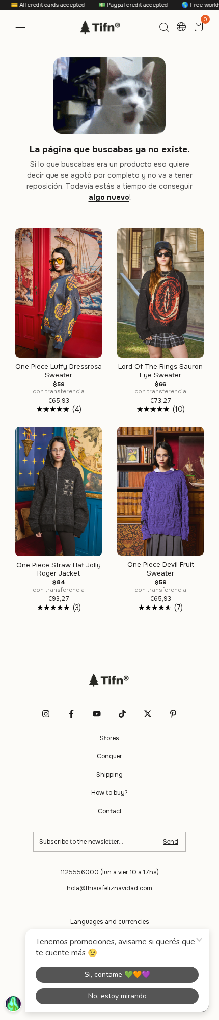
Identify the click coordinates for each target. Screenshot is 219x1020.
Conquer (109, 756)
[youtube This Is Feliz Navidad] (97, 714)
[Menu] (22, 28)
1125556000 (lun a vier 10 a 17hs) (110, 872)
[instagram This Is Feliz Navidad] (46, 714)
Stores (109, 738)
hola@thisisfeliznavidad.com (109, 888)
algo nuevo (109, 197)
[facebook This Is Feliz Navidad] (71, 714)
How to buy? (109, 793)
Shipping (109, 775)
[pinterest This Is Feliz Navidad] (173, 714)
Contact (110, 811)
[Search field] (164, 28)
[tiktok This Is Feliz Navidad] (122, 714)
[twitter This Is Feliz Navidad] (148, 714)
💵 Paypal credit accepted (120, 4)
